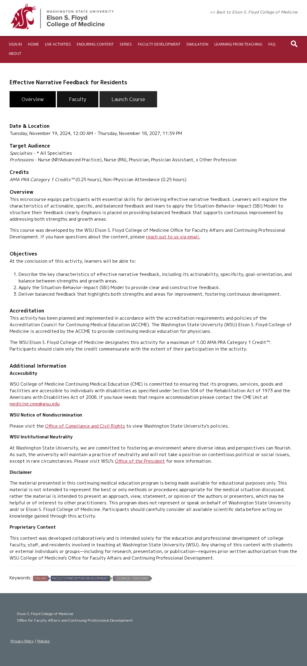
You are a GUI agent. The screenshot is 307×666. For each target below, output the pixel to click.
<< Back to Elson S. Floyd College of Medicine (253, 12)
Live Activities (58, 44)
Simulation (197, 44)
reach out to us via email (172, 237)
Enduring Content (95, 44)
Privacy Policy (22, 641)
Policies (43, 641)
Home (33, 44)
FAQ (272, 44)
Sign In (15, 44)
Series (126, 44)
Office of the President (140, 461)
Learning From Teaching (238, 44)
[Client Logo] (62, 29)
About (15, 53)
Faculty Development (159, 44)
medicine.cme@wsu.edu (35, 404)
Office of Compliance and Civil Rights (85, 426)
